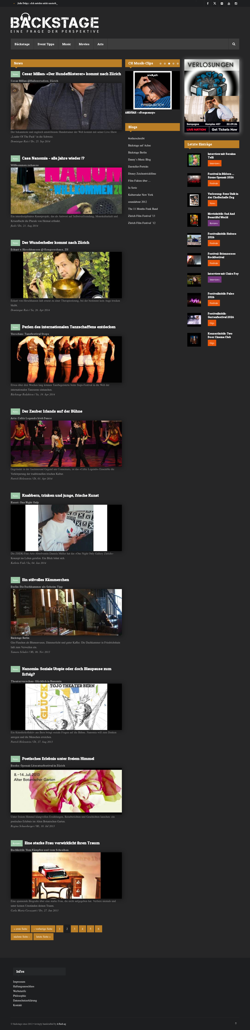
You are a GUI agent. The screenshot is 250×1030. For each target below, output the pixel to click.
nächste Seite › (22, 936)
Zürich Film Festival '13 (141, 216)
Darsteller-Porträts (138, 166)
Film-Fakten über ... (139, 180)
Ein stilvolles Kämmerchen (45, 579)
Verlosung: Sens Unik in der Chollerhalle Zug (223, 195)
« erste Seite (20, 929)
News (15, 74)
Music (66, 44)
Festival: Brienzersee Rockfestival (222, 255)
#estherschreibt (136, 138)
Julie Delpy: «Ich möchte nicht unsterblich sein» (41, 3)
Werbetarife (19, 991)
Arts (100, 44)
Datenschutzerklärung (25, 1000)
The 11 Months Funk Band (143, 209)
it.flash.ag (61, 1023)
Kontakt (17, 1005)
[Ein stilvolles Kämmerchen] (66, 612)
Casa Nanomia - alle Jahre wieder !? (53, 158)
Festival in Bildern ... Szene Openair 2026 (221, 175)
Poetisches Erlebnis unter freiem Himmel (58, 758)
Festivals (214, 183)
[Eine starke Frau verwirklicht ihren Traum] (66, 875)
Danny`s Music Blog (139, 159)
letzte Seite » (43, 936)
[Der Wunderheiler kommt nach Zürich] (66, 275)
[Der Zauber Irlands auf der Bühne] (66, 444)
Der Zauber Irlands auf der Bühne (52, 411)
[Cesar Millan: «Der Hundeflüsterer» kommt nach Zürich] (66, 106)
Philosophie (19, 996)
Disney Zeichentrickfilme (142, 173)
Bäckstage (22, 44)
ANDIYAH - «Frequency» (140, 112)
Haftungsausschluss (23, 986)
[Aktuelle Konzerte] (211, 114)
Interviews (215, 163)
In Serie (132, 187)
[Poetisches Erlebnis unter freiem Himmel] (66, 791)
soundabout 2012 (137, 202)
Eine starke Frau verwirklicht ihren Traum (62, 843)
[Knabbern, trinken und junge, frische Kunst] (66, 528)
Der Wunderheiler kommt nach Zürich (55, 242)
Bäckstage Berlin (20, 638)
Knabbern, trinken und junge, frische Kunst (60, 495)
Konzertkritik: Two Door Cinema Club (220, 335)
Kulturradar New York (140, 194)
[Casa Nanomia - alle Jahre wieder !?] (66, 191)
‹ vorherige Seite (43, 929)
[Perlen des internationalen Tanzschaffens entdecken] (66, 359)
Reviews (17, 843)
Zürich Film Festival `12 (141, 223)
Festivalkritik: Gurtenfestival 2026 (221, 315)
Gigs (212, 322)
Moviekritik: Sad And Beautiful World (221, 215)
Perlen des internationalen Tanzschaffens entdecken (68, 326)
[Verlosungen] (211, 77)
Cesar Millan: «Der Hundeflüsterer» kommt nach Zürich (71, 73)
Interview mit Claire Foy (223, 273)
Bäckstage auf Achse (139, 145)
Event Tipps (46, 44)
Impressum (19, 981)
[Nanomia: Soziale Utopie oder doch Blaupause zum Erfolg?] (66, 707)
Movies (84, 44)
